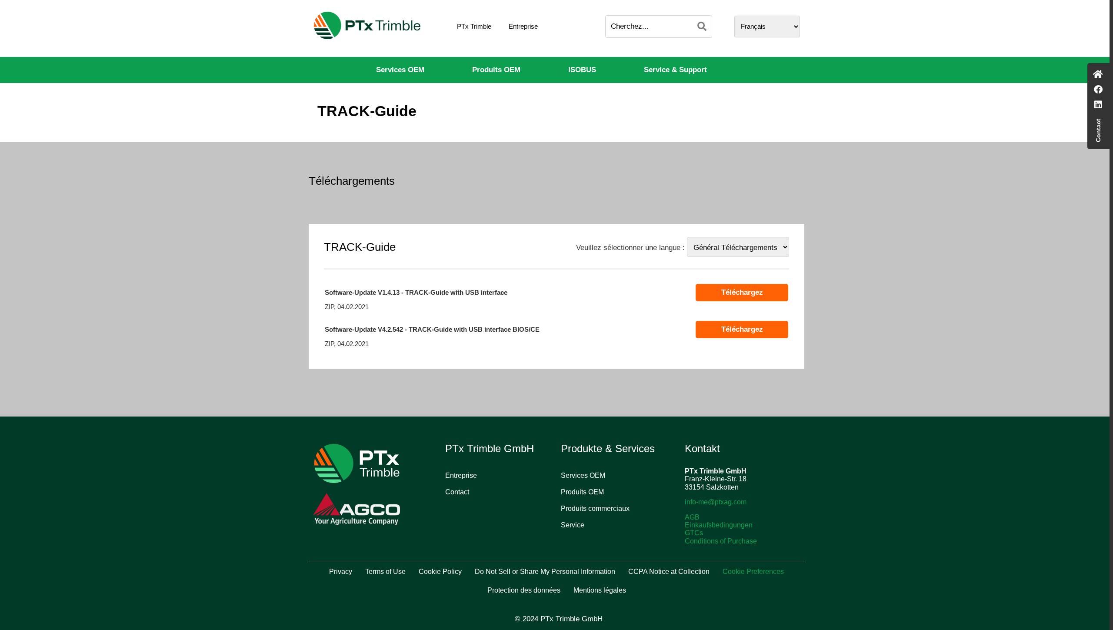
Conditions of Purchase (721, 541)
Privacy (340, 571)
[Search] (702, 26)
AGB (692, 517)
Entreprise (523, 26)
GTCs (694, 533)
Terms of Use (385, 571)
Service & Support (675, 70)
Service (572, 525)
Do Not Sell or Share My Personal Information (545, 571)
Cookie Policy (440, 571)
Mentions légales (599, 590)
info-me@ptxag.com (715, 502)
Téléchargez (742, 292)
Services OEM (400, 70)
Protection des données (523, 590)
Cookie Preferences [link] (753, 571)
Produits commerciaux (595, 508)
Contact (457, 492)
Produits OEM (496, 70)
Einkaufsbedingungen (719, 525)
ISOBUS (582, 70)
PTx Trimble (474, 26)
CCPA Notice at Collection (669, 571)
